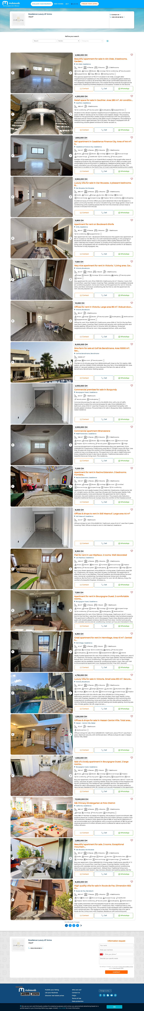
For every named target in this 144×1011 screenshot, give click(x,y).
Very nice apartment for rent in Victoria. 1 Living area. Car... (103, 265)
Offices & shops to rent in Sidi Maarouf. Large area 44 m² (102, 513)
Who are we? (76, 990)
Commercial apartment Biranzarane (92, 431)
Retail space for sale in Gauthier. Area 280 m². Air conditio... (103, 100)
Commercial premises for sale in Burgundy (95, 389)
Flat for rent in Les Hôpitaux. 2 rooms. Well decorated (100, 555)
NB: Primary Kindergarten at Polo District (94, 803)
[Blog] (107, 995)
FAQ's (74, 995)
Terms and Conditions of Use (126, 966)
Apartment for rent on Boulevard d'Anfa (94, 224)
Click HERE (62, 1008)
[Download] (30, 991)
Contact (116, 972)
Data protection (77, 1001)
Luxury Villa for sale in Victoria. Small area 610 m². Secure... (103, 679)
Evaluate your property (41, 4)
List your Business (51, 993)
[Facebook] (100, 995)
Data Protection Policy (118, 968)
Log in (75, 4)
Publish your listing (89, 3)
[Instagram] (115, 995)
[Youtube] (111, 995)
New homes (58, 4)
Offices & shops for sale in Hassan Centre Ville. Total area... (102, 720)
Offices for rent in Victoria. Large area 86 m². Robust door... (103, 307)
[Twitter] (104, 995)
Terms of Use (76, 998)
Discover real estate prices (54, 995)
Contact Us (115, 14)
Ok (114, 1007)
